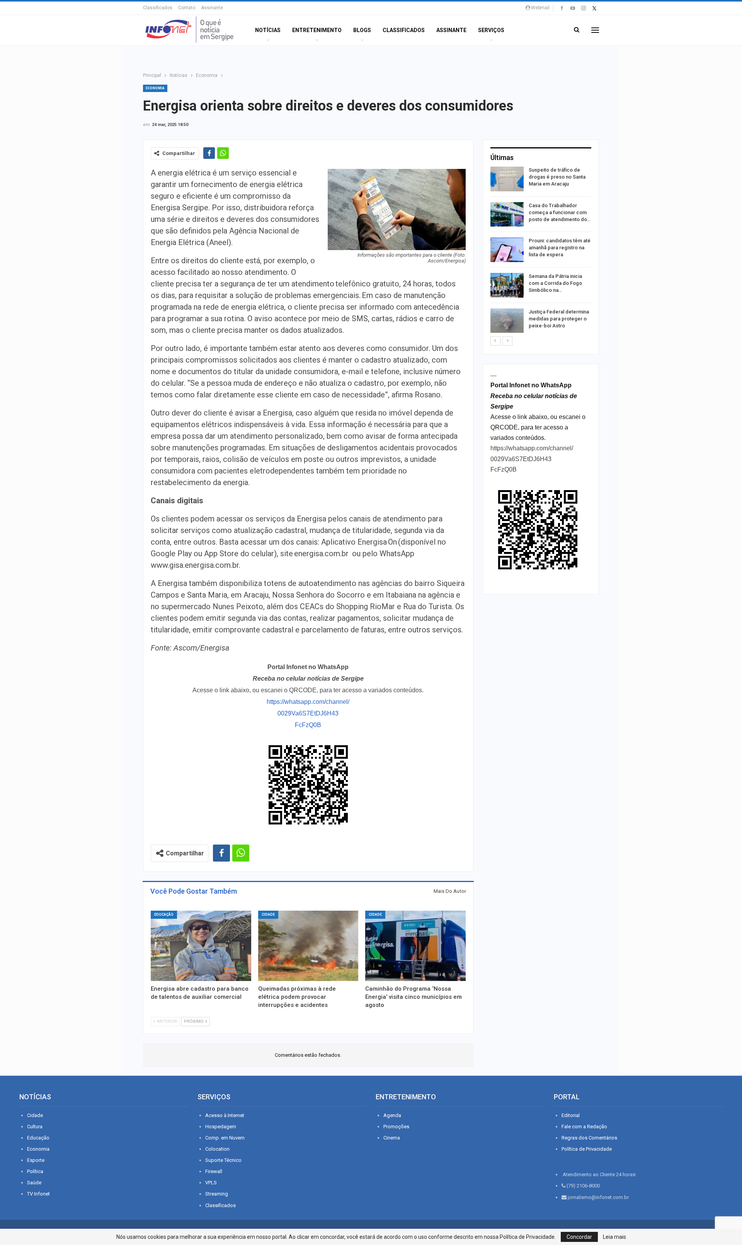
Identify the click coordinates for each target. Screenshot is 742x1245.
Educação (164, 914)
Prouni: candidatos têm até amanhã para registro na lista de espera (560, 247)
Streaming (216, 1194)
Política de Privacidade (587, 1149)
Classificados (157, 7)
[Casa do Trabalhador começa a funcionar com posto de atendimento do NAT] (507, 214)
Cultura (35, 1126)
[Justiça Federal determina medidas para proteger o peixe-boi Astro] (507, 320)
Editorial (571, 1115)
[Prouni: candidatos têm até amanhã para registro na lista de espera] (507, 249)
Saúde (34, 1182)
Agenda (392, 1115)
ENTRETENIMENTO (317, 30)
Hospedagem (220, 1126)
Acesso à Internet (224, 1115)
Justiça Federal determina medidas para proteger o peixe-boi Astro (559, 319)
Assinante (212, 7)
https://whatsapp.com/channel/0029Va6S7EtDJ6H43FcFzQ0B (308, 713)
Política (35, 1171)
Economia (155, 88)
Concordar (579, 1237)
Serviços (491, 30)
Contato (186, 7)
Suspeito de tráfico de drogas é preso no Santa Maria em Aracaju (557, 177)
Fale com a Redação (584, 1126)
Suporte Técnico (223, 1160)
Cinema (391, 1138)
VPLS (211, 1182)
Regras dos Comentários (589, 1138)
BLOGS (362, 30)
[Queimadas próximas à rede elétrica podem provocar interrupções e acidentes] (308, 946)
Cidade (268, 914)
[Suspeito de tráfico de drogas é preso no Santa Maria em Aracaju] (507, 179)
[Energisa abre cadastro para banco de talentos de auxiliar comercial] (201, 946)
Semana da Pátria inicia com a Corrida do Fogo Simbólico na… (555, 283)
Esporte (35, 1160)
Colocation (217, 1149)
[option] (540, 251)
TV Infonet (38, 1194)
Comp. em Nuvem (225, 1138)
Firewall (213, 1171)
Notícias (268, 30)
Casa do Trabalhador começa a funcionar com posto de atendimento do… (560, 212)
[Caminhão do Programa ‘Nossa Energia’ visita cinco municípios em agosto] (415, 946)
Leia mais (614, 1237)
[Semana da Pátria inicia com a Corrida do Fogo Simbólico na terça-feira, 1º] (507, 285)
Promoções (396, 1126)
